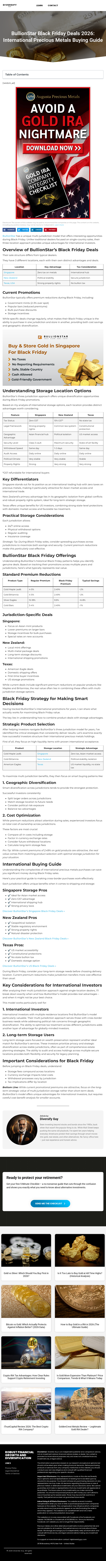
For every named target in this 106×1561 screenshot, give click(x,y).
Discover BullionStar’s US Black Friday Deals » (29, 966)
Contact (53, 5)
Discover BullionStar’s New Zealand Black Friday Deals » (36, 938)
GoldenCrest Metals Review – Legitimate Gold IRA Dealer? (80, 1428)
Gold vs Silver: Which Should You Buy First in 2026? (26, 1274)
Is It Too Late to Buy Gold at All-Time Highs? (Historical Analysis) (80, 1274)
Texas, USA (9, 283)
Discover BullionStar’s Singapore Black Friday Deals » (34, 911)
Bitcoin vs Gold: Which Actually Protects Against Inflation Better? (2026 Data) (26, 1326)
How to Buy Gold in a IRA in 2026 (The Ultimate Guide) (80, 1326)
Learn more (59, 225)
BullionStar (9, 236)
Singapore (9, 272)
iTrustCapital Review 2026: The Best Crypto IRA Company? (26, 1428)
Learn (39, 5)
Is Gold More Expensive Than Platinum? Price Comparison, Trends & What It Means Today (80, 1377)
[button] (9, 230)
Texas (40, 764)
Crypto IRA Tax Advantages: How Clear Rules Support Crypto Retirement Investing (26, 1377)
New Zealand (10, 278)
